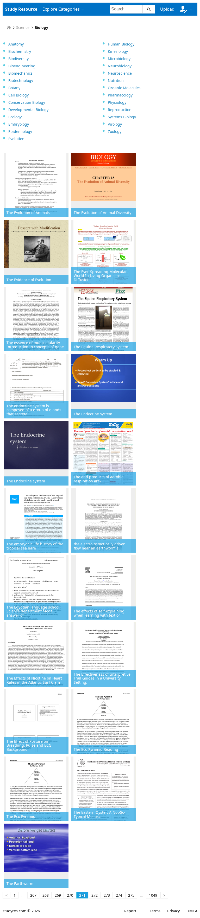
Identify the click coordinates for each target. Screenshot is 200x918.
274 (119, 895)
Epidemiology (20, 131)
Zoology (114, 131)
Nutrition (116, 80)
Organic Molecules (124, 87)
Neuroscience (120, 73)
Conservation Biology (26, 102)
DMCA (191, 910)
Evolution (16, 138)
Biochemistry (19, 51)
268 (45, 895)
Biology (41, 27)
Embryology (18, 124)
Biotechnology (20, 80)
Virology (115, 124)
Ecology (15, 116)
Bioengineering (21, 65)
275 (131, 895)
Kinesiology (118, 51)
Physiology (117, 102)
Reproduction (120, 109)
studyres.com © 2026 (21, 910)
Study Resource (21, 9)
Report (130, 910)
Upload (167, 9)
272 (94, 895)
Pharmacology (120, 95)
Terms (155, 910)
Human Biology (121, 44)
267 (33, 895)
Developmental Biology (28, 109)
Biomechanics (20, 73)
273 (107, 895)
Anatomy (16, 44)
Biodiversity (18, 58)
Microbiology (119, 58)
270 (70, 895)
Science (22, 27)
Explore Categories (61, 9)
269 (58, 895)
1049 (153, 895)
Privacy (173, 910)
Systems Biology (122, 116)
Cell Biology (18, 95)
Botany (14, 87)
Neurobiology (120, 65)
